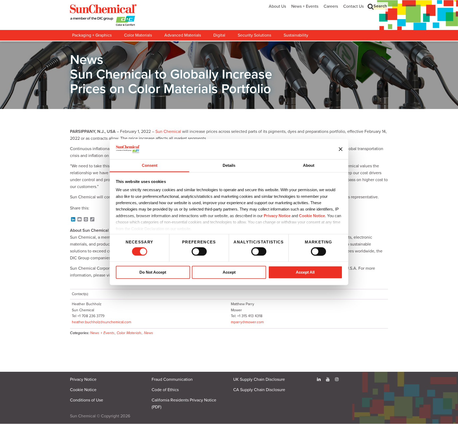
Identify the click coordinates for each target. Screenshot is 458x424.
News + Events (304, 6)
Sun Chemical (168, 131)
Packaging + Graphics (92, 35)
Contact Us (353, 6)
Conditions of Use (86, 400)
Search (380, 6)
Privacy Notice (277, 215)
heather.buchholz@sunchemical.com (101, 322)
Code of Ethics (165, 389)
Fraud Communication (172, 379)
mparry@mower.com (247, 322)
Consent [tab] (149, 165)
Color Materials (138, 35)
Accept (229, 272)
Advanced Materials (182, 35)
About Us (277, 6)
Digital (219, 35)
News (148, 333)
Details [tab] (229, 165)
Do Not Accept (152, 272)
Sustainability (296, 35)
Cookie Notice (83, 389)
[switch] (199, 251)
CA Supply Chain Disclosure (259, 389)
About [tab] (308, 165)
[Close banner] (340, 149)
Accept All (305, 272)
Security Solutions (254, 35)
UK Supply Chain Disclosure (259, 379)
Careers (331, 6)
